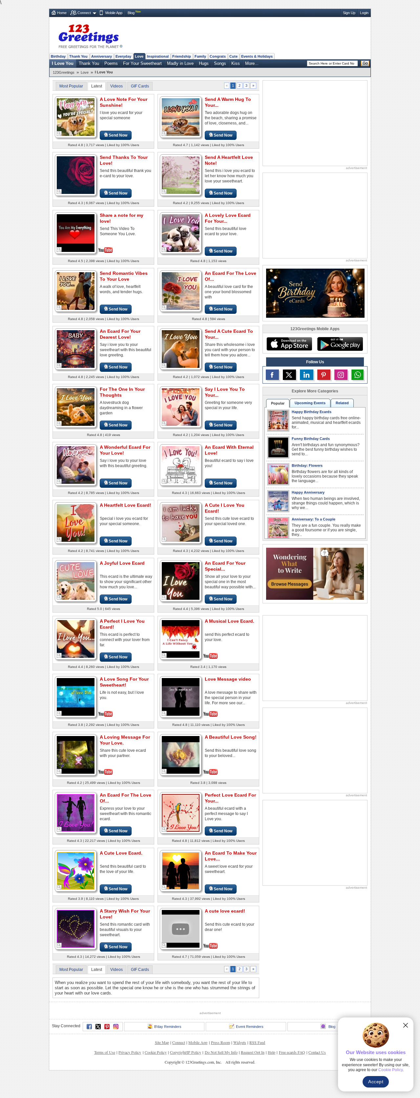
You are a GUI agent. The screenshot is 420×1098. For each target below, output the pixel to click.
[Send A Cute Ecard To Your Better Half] (181, 348)
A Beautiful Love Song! (231, 737)
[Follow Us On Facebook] (272, 374)
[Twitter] (98, 1026)
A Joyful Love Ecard (122, 563)
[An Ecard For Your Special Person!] (181, 580)
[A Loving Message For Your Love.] (75, 754)
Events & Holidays (257, 56)
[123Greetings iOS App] (289, 344)
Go (365, 63)
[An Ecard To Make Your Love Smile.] (181, 870)
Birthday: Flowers (307, 465)
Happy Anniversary (308, 492)
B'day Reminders (167, 1027)
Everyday (123, 56)
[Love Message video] (181, 696)
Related (342, 403)
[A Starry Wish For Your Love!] (75, 928)
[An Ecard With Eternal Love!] (181, 464)
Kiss (235, 63)
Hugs (204, 63)
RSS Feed (257, 1042)
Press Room (220, 1042)
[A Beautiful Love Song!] (181, 754)
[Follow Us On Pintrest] (323, 374)
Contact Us (317, 1052)
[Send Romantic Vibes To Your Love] (75, 290)
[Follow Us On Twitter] (289, 374)
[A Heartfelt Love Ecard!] (75, 522)
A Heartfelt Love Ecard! (125, 505)
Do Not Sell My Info (221, 1052)
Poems (111, 63)
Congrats (218, 56)
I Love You (63, 63)
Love (139, 56)
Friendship (181, 56)
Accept (375, 1081)
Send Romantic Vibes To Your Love (124, 276)
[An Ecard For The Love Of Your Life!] (75, 812)
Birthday (58, 56)
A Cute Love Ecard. (121, 853)
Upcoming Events (310, 403)
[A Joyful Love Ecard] (75, 580)
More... (252, 63)
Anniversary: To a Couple (313, 519)
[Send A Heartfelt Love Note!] (181, 175)
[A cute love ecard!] (181, 928)
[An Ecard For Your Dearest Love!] (75, 348)
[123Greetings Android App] (340, 344)
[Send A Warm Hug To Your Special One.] (181, 117)
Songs (220, 63)
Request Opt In (252, 1052)
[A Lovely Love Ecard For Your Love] (181, 233)
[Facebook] (89, 1026)
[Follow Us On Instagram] (340, 374)
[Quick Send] (59, 133)
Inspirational (158, 56)
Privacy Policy (129, 1052)
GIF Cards (140, 86)
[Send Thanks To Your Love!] (75, 175)
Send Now (118, 135)
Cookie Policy (156, 1052)
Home (62, 13)
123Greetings (63, 72)
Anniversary (101, 56)
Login (364, 13)
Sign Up (349, 13)
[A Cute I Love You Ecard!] (181, 522)
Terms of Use (104, 1052)
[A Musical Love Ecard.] (181, 638)
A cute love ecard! (225, 911)
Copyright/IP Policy (185, 1052)
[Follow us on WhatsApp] (357, 374)
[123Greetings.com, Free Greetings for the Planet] (90, 35)
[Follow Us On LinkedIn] (306, 374)
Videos (116, 86)
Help (271, 1052)
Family (200, 56)
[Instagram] (115, 1026)
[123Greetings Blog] (315, 573)
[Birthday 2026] (315, 292)
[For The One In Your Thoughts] (75, 406)
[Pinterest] (107, 1026)
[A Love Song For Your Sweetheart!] (75, 696)
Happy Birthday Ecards (311, 412)
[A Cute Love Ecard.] (75, 870)
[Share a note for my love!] (75, 232)
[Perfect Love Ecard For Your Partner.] (181, 812)
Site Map (162, 1042)
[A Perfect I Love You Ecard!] (75, 638)
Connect (84, 13)
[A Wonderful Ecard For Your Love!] (75, 464)
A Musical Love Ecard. (229, 621)
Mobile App (113, 13)
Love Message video (228, 679)
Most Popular (71, 86)
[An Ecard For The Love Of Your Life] (181, 290)
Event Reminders (249, 1027)
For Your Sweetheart (142, 63)
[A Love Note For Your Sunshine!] (75, 117)
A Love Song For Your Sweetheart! (124, 682)
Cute (233, 56)
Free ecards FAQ (292, 1052)
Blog (131, 13)
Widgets (239, 1042)
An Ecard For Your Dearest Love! (120, 334)
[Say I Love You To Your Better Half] (181, 406)
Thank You (78, 56)
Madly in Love (180, 63)
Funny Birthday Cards (311, 439)
